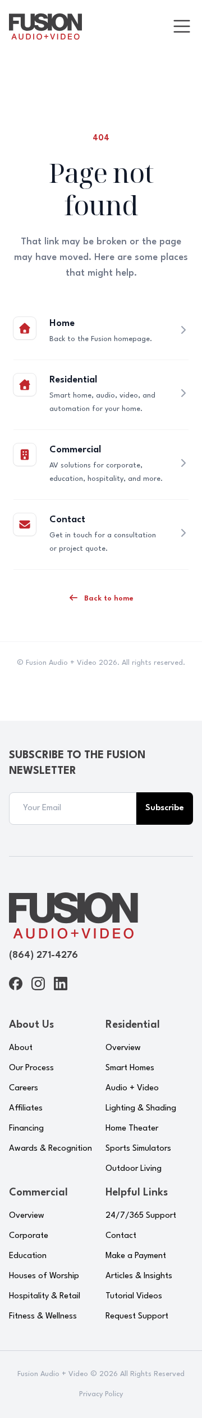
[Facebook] (15, 983)
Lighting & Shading (140, 1108)
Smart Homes (129, 1068)
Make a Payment (135, 1256)
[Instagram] (38, 983)
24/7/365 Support (140, 1216)
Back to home (108, 598)
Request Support (136, 1316)
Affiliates (26, 1108)
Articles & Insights (138, 1276)
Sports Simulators (138, 1149)
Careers (23, 1088)
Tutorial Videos (133, 1296)
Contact (67, 519)
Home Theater (131, 1128)
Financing (26, 1128)
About (21, 1048)
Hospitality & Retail (44, 1296)
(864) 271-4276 (43, 955)
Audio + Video (132, 1088)
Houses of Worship (44, 1276)
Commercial (75, 450)
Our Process (31, 1068)
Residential (73, 380)
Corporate (28, 1236)
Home (62, 323)
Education (28, 1256)
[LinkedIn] (60, 983)
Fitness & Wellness (43, 1316)
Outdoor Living (133, 1169)
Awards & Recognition (50, 1149)
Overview (123, 1048)
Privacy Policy (101, 1394)
